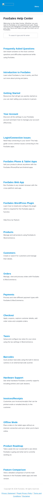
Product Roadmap (13, 446)
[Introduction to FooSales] (6, 67)
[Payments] (6, 289)
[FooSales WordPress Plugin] (6, 198)
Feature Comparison (14, 469)
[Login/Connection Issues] (6, 132)
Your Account (10, 114)
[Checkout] (6, 310)
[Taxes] (6, 331)
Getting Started (11, 93)
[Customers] (6, 247)
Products (8, 232)
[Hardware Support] (6, 372)
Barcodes (8, 357)
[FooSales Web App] (6, 177)
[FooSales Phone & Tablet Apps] (6, 156)
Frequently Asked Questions (18, 48)
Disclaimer (26, 496)
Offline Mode (10, 422)
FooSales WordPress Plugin (18, 203)
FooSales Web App (13, 182)
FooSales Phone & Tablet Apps (20, 161)
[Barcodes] (6, 351)
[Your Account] (6, 108)
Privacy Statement (8, 493)
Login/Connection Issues (17, 137)
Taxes (6, 336)
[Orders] (6, 268)
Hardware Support (13, 377)
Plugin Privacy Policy (24, 493)
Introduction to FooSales (17, 72)
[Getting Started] (6, 88)
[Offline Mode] (6, 417)
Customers (9, 253)
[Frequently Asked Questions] (6, 43)
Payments (8, 294)
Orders (7, 273)
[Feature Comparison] (6, 464)
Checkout (8, 315)
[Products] (6, 227)
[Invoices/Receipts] (6, 393)
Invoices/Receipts (13, 398)
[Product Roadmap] (6, 441)
